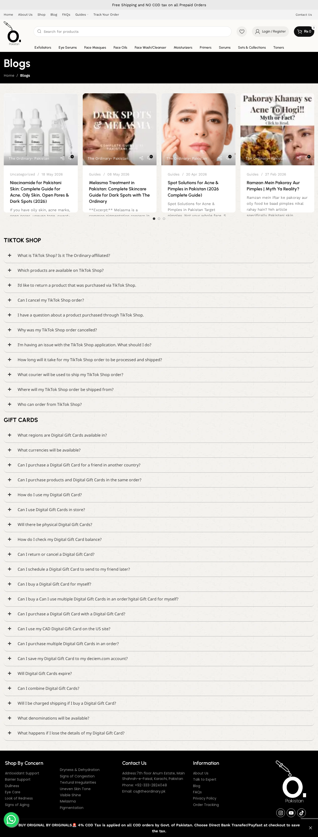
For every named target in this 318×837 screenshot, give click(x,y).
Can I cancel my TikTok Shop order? (51, 300)
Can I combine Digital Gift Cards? (48, 688)
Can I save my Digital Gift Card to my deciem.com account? (73, 658)
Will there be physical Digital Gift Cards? (55, 524)
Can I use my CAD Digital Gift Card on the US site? (64, 628)
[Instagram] (280, 812)
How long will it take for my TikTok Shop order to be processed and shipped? (90, 359)
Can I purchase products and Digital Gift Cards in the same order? (79, 480)
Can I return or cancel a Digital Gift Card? (56, 554)
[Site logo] (12, 33)
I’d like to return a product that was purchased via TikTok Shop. (77, 285)
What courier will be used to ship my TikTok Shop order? (70, 374)
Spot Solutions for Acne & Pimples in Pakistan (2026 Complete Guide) (193, 189)
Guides (95, 174)
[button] (159, 255)
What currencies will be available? (49, 450)
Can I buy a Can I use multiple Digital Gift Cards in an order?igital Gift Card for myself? (98, 599)
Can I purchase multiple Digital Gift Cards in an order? (68, 643)
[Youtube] (291, 812)
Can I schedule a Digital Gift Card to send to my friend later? (74, 569)
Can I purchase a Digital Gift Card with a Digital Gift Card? (71, 614)
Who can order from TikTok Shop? (50, 404)
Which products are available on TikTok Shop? (61, 270)
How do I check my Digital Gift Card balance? (60, 539)
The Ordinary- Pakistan (29, 158)
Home (9, 75)
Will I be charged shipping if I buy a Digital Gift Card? (67, 703)
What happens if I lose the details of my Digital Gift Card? (71, 733)
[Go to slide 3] (164, 218)
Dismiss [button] (310, 828)
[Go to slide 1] (154, 218)
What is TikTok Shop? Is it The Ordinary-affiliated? (64, 255)
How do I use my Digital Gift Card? (50, 494)
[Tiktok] (301, 812)
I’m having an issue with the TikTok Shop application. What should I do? (84, 345)
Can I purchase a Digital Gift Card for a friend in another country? (79, 465)
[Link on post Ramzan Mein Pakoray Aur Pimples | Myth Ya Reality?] (277, 129)
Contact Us (304, 14)
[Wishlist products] (241, 31)
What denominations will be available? (53, 718)
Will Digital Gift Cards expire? (45, 673)
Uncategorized (22, 174)
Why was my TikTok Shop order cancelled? (57, 330)
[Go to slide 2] (159, 218)
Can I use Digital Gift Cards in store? (51, 509)
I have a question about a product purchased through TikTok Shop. (81, 315)
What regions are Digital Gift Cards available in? (62, 435)
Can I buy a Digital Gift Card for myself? (54, 584)
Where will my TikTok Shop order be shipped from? (66, 389)
